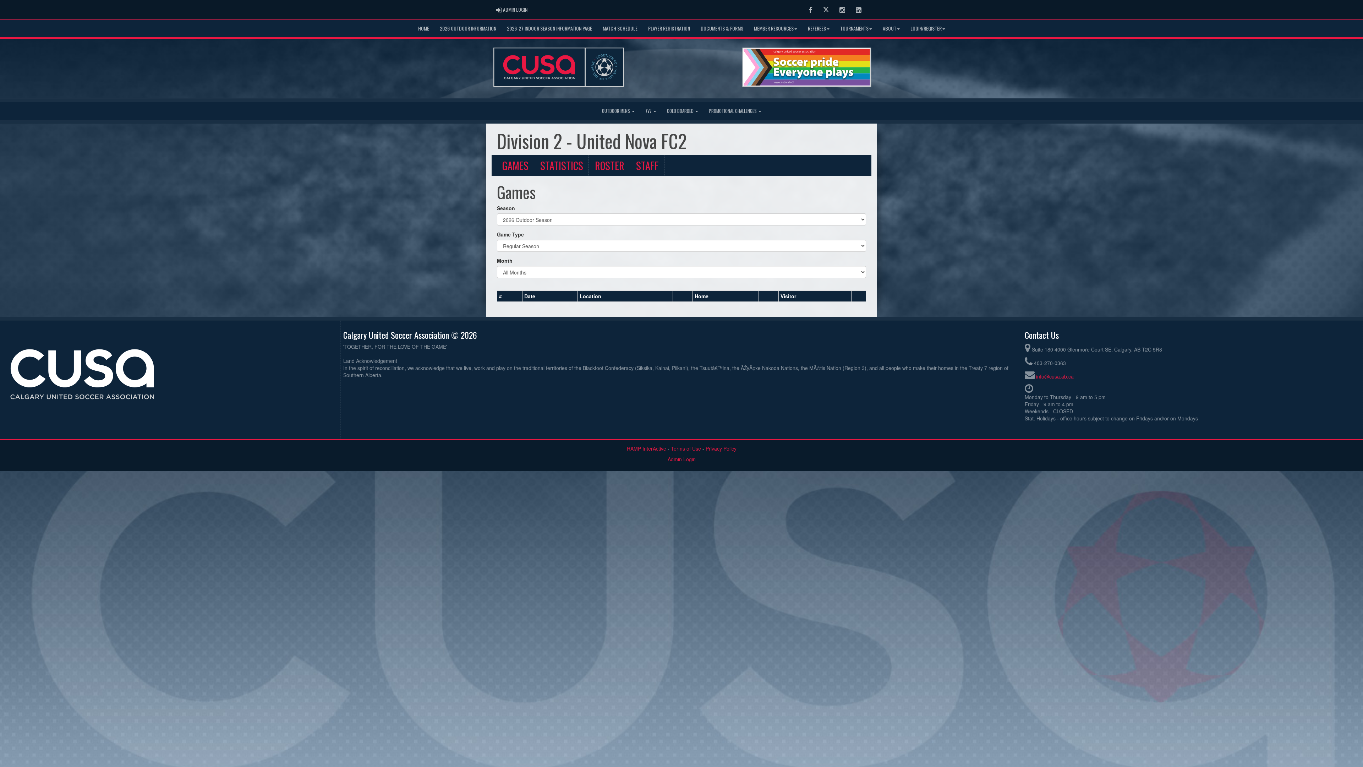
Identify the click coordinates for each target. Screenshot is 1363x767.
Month (505, 260)
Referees (817, 28)
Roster (609, 165)
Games (515, 165)
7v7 (649, 111)
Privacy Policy (721, 448)
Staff (647, 165)
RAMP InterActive (646, 448)
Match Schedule (620, 28)
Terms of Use (686, 448)
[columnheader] (509, 296)
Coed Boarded (681, 111)
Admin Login (682, 459)
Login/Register (926, 28)
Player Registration (669, 28)
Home (423, 28)
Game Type (510, 234)
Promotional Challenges (733, 111)
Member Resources (774, 28)
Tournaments (854, 28)
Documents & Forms (722, 28)
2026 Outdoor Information (468, 28)
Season (506, 208)
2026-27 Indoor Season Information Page (549, 28)
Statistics (561, 165)
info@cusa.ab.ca (1055, 376)
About (889, 28)
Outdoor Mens (616, 111)
